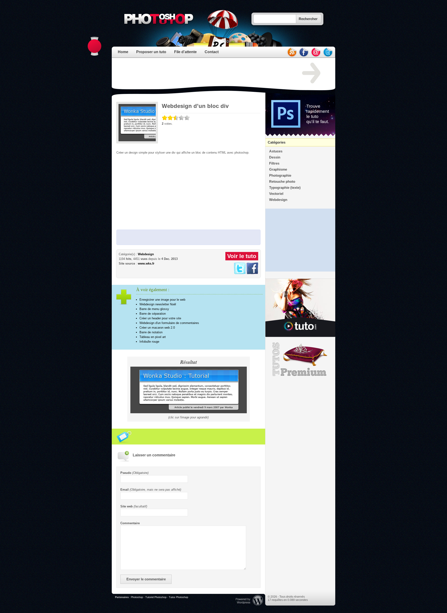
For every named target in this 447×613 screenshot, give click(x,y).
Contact (212, 52)
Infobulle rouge (149, 341)
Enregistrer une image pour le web (162, 299)
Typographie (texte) (285, 187)
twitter (328, 52)
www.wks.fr (146, 263)
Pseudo (125, 473)
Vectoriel (276, 194)
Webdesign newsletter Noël (157, 304)
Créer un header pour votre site (160, 318)
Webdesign (146, 254)
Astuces (275, 151)
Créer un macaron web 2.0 (157, 327)
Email (124, 489)
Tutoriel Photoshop (155, 597)
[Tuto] (300, 308)
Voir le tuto (241, 256)
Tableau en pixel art (152, 337)
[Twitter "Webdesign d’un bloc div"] (240, 273)
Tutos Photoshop (178, 597)
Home (123, 52)
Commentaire (130, 523)
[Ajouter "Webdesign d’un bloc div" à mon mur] (252, 273)
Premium (300, 359)
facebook (304, 52)
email (316, 52)
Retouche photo (282, 181)
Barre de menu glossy (154, 309)
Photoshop (137, 597)
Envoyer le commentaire (146, 579)
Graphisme (278, 169)
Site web (126, 506)
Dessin (274, 157)
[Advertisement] (201, 73)
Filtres (274, 163)
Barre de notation (151, 332)
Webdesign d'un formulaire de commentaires (169, 323)
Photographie (280, 175)
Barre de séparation (152, 313)
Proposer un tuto (151, 52)
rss (292, 52)
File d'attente (185, 52)
